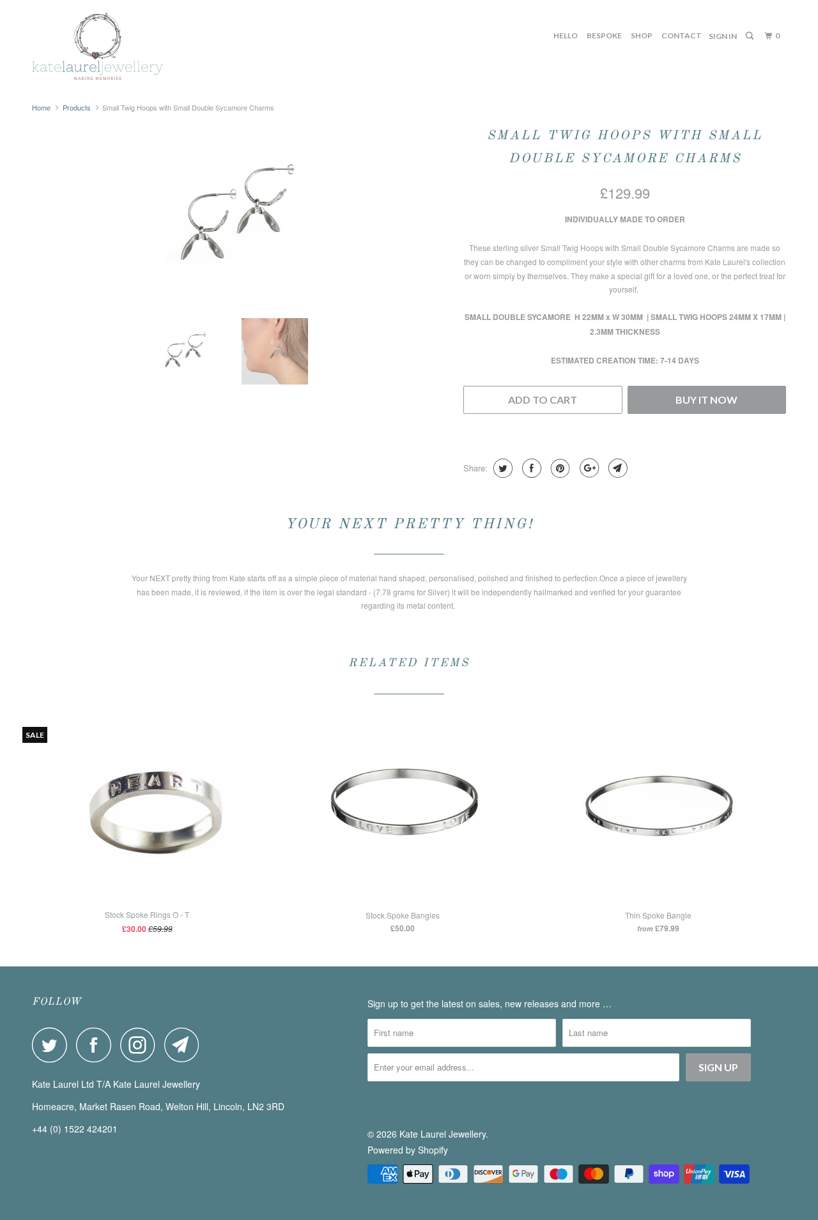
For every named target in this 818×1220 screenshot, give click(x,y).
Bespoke (604, 35)
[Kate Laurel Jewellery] (97, 46)
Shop (641, 35)
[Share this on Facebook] (530, 468)
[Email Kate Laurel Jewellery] (185, 1044)
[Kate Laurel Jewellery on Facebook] (97, 1044)
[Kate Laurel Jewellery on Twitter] (53, 1044)
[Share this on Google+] (587, 468)
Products (77, 107)
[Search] (750, 36)
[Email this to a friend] (616, 468)
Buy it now (706, 399)
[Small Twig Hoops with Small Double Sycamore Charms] (241, 215)
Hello (565, 35)
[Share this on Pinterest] (559, 468)
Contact (681, 35)
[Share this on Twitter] (501, 468)
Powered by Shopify (407, 1149)
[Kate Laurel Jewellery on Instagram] (141, 1044)
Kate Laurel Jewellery (442, 1133)
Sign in (723, 36)
